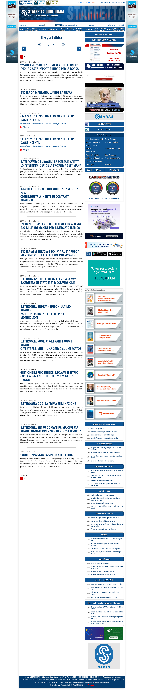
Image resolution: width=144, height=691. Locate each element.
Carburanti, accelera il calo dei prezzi (102, 503)
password (41, 25)
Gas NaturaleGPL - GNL (102, 29)
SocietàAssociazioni (27, 29)
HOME (21, 29)
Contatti (121, 25)
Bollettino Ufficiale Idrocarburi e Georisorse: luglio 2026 (106, 539)
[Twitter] (86, 2)
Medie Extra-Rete (92, 155)
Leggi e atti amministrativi (48, 29)
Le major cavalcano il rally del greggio (102, 435)
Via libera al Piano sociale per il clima (102, 461)
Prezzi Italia (89, 149)
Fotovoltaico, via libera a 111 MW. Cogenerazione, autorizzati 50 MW (106, 476)
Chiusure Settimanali (93, 161)
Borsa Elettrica (110, 139)
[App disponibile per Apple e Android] (104, 254)
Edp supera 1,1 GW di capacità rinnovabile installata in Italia (107, 613)
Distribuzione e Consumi (104, 513)
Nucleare (109, 29)
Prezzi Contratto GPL (112, 158)
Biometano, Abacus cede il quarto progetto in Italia (106, 584)
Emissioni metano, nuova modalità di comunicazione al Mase (107, 471)
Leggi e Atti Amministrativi (104, 466)
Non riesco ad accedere (69, 25)
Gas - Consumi (110, 155)
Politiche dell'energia (104, 443)
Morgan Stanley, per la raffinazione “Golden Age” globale (106, 553)
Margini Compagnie (92, 142)
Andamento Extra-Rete (94, 158)
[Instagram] (83, 2)
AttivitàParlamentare (62, 29)
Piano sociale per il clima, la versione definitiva (105, 453)
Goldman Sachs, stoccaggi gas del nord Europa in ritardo (106, 593)
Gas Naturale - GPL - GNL (104, 580)
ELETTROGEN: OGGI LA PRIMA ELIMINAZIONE (48, 403)
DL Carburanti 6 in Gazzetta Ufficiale (101, 480)
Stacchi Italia (90, 152)
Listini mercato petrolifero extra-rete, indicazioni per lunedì (107, 507)
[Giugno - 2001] (39, 44)
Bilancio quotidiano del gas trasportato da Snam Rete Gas (107, 588)
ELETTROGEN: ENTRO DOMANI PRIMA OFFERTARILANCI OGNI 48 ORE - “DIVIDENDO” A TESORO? (50, 429)
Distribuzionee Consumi (79, 29)
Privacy (91, 685)
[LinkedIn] (78, 2)
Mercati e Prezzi (104, 491)
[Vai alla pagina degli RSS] (94, 2)
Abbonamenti (112, 25)
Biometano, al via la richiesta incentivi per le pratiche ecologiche (107, 618)
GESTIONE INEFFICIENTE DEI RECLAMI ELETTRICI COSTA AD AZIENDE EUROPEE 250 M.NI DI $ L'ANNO (49, 376)
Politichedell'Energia (35, 29)
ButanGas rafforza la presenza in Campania (104, 432)
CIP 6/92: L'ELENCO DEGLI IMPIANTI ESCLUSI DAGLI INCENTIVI (47, 118)
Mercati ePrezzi (69, 29)
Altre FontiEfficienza (115, 29)
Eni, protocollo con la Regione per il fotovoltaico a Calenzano (106, 449)
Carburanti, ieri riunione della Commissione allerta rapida (106, 457)
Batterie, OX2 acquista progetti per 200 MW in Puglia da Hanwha (107, 567)
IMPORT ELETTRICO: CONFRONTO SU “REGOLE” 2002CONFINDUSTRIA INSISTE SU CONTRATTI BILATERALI (49, 194)
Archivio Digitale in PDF (114, 54)
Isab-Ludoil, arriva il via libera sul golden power (105, 549)
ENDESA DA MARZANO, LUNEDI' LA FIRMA (46, 92)
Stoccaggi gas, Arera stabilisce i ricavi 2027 (104, 597)
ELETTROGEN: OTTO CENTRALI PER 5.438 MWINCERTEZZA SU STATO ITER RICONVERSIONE (48, 281)
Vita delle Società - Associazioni (104, 424)
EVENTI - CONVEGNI (94, 169)
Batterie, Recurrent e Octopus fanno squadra (104, 438)
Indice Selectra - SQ (112, 149)
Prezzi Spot (89, 164)
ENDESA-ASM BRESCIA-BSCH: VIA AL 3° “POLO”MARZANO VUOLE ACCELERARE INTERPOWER (49, 253)
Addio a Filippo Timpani (98, 428)
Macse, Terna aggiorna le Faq (100, 563)
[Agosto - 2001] (63, 44)
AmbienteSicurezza (121, 29)
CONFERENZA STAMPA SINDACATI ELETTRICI (47, 455)
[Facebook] (89, 2)
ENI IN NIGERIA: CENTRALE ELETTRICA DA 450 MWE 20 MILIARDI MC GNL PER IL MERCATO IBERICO (50, 226)
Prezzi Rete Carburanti (94, 139)
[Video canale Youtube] (92, 2)
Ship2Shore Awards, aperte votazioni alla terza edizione (105, 544)
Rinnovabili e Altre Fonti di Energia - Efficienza (104, 603)
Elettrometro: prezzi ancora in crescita (102, 571)
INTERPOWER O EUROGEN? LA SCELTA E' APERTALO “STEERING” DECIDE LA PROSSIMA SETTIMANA (50, 163)
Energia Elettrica (104, 559)
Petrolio (88, 29)
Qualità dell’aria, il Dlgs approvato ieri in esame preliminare (105, 484)
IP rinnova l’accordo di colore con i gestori (103, 529)
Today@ (108, 164)
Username (23, 25)
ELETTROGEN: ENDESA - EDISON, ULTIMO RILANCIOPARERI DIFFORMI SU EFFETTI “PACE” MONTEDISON (45, 312)
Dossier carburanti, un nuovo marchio (102, 495)
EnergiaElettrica (96, 29)
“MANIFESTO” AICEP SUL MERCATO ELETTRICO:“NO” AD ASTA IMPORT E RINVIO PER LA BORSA (49, 67)
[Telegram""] (81, 2)
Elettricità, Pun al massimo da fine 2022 (103, 575)
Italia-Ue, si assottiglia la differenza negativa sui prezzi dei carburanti (105, 499)
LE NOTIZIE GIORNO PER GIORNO (104, 39)
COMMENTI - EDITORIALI (104, 34)
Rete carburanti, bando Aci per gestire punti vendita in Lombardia (107, 525)
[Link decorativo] (95, 52)
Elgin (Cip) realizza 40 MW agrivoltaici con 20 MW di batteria (107, 608)
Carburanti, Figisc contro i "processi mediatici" (105, 518)
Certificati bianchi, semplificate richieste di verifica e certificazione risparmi (107, 622)
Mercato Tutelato (111, 142)
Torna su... (24, 475)
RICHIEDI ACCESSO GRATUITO (113, 2)
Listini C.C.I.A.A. (91, 145)
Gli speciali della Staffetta (95, 290)
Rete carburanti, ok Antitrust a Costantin (103, 521)
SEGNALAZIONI (114, 169)
